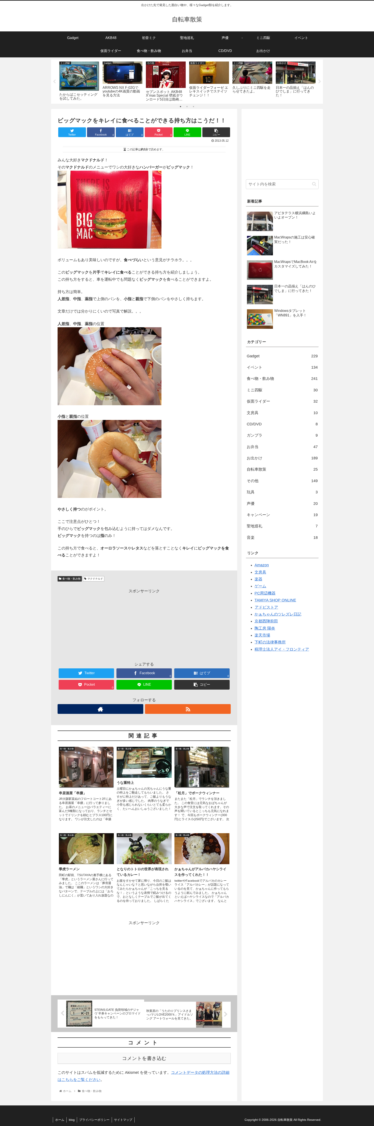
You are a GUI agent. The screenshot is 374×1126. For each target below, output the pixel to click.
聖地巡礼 (282, 526)
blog (72, 1119)
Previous (54, 81)
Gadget (282, 356)
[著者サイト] (100, 709)
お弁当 (282, 447)
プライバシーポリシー (94, 1119)
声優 (282, 503)
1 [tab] (180, 106)
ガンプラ (282, 435)
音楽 (282, 537)
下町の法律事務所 (270, 642)
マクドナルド (95, 578)
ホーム (59, 1119)
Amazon (262, 565)
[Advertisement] (144, 625)
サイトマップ (123, 1119)
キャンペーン (282, 515)
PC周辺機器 (265, 593)
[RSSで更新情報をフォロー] (188, 709)
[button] (314, 183)
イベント (282, 367)
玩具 (282, 492)
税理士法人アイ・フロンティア (282, 649)
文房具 (282, 413)
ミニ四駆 (282, 390)
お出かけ (282, 458)
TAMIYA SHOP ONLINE (275, 600)
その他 (282, 481)
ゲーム (260, 586)
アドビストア (266, 607)
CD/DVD (282, 424)
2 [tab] (187, 106)
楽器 (258, 579)
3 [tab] (193, 106)
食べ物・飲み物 (71, 578)
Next (320, 81)
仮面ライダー (282, 401)
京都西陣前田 (266, 621)
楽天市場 (262, 635)
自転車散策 (282, 469)
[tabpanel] (79, 81)
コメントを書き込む (144, 1058)
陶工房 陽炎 (265, 628)
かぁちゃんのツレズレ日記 (278, 614)
